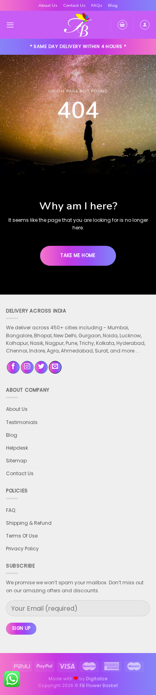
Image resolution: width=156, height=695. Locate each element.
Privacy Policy (22, 548)
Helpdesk (17, 447)
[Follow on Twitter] (41, 367)
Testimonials (22, 422)
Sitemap (16, 460)
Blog (113, 5)
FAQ (10, 510)
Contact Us (74, 5)
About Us (48, 5)
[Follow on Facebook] (13, 367)
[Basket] (122, 25)
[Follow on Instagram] (27, 367)
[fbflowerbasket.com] (78, 25)
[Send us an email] (55, 367)
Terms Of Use (22, 535)
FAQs (96, 5)
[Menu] (10, 25)
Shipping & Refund (29, 523)
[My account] (145, 25)
